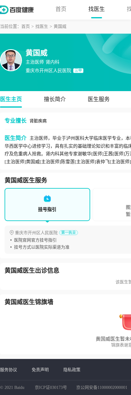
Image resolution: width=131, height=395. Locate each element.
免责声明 (40, 369)
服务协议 (8, 369)
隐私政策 (71, 369)
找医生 (96, 9)
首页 (60, 9)
